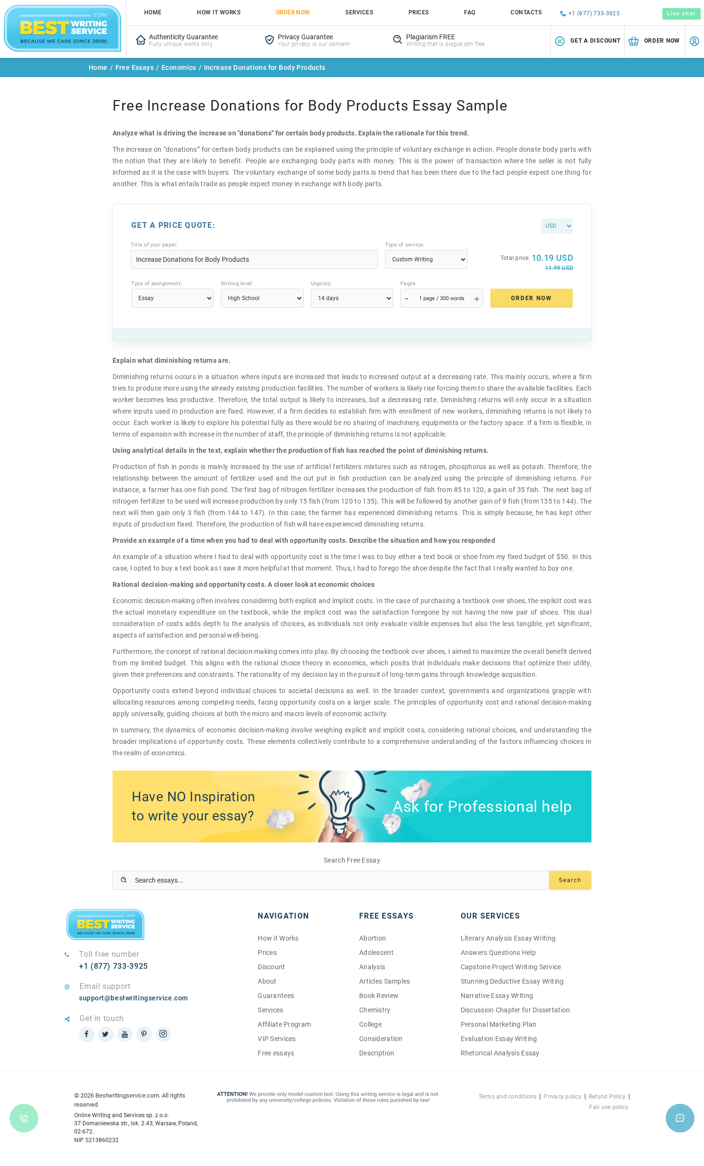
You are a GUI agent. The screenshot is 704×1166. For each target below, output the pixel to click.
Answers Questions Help (498, 952)
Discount (271, 967)
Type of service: (405, 245)
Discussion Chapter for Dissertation (515, 1010)
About (267, 981)
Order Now (293, 12)
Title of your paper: (154, 245)
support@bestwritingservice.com (133, 998)
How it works (218, 12)
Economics (178, 67)
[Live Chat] (680, 1118)
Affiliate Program (284, 1024)
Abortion (372, 938)
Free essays (276, 1053)
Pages (408, 283)
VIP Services (276, 1039)
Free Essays (134, 67)
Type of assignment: (156, 283)
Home (153, 12)
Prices (419, 12)
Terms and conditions (507, 1096)
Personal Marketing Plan (498, 1024)
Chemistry (375, 1010)
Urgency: (321, 283)
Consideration (381, 1039)
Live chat (681, 14)
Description (376, 1053)
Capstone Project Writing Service (511, 967)
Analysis (372, 967)
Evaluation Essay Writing (499, 1039)
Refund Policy (607, 1096)
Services (359, 12)
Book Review (378, 995)
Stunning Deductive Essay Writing (512, 981)
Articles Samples (384, 981)
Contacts (526, 12)
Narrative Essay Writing (497, 995)
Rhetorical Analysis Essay (500, 1053)
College (370, 1024)
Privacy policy (562, 1096)
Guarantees (276, 995)
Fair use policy (608, 1107)
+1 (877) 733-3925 (594, 13)
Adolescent (376, 952)
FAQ (469, 12)
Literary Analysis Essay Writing (508, 938)
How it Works (278, 938)
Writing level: (237, 283)
